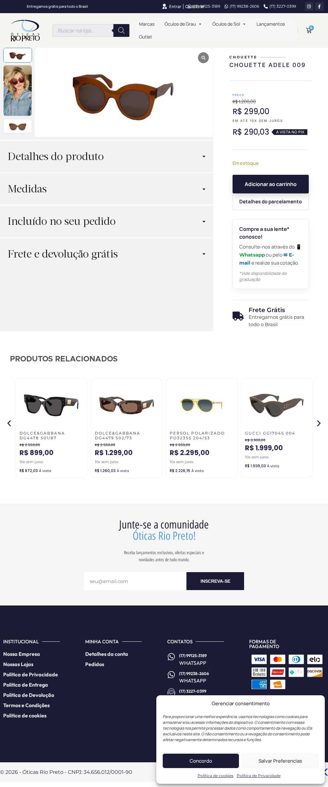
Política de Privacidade (259, 775)
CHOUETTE (243, 57)
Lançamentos (271, 24)
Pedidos (94, 664)
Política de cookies (216, 775)
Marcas (146, 24)
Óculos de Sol (226, 24)
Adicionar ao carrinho (271, 184)
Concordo (201, 760)
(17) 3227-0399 (282, 6)
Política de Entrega (25, 684)
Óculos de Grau (180, 24)
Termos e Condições (26, 705)
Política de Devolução (28, 695)
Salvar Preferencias (280, 760)
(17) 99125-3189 (206, 6)
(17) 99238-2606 (244, 6)
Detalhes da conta (106, 654)
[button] (9, 423)
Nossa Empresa (21, 654)
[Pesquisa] (121, 30)
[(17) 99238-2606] (171, 675)
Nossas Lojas (18, 664)
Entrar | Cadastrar (186, 6)
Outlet (145, 37)
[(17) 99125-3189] (171, 657)
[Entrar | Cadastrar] (164, 6)
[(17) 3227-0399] (171, 692)
